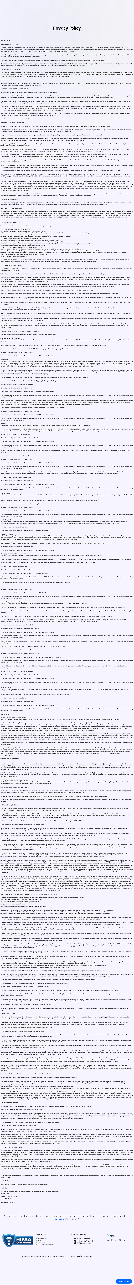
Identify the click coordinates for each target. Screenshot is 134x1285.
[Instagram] (112, 1240)
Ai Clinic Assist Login (84, 1243)
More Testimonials (84, 1239)
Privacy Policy (75, 1256)
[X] (116, 1240)
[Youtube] (124, 1240)
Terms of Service (86, 1256)
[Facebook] (108, 1240)
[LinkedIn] (120, 1240)
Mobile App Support (85, 1241)
